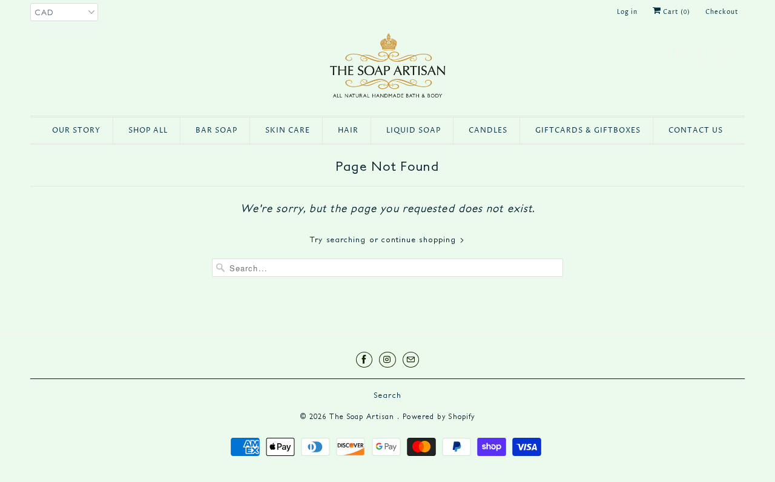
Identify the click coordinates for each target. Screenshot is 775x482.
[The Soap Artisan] (387, 68)
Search (387, 395)
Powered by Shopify (439, 416)
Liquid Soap (413, 130)
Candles (488, 130)
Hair (348, 130)
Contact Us (695, 130)
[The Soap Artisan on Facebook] (678, 53)
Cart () (675, 12)
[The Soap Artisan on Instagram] (701, 53)
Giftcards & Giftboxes (588, 130)
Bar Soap (216, 130)
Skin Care (287, 130)
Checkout (722, 12)
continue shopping (420, 239)
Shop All (148, 130)
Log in (627, 12)
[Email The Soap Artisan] (724, 53)
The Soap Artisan (363, 416)
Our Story (76, 130)
